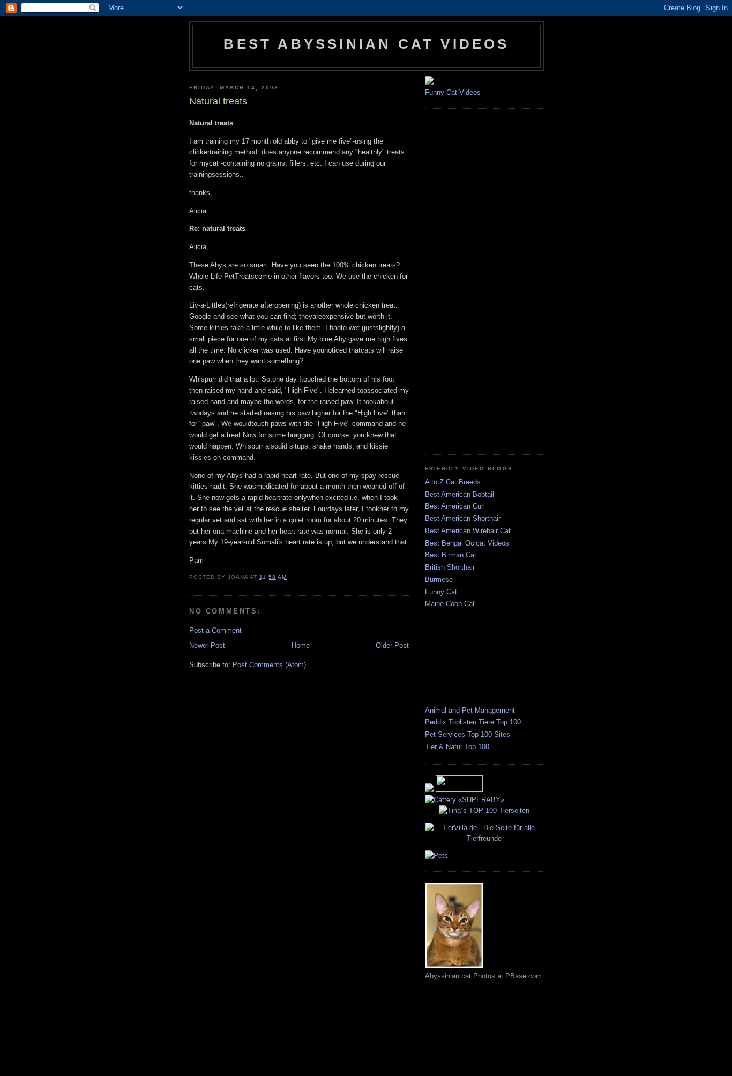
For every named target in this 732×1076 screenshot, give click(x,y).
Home (301, 645)
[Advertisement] (468, 280)
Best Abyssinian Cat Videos (366, 44)
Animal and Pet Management (470, 710)
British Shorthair (450, 567)
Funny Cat (441, 592)
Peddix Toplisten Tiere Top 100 (473, 722)
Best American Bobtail (459, 494)
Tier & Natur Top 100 (457, 747)
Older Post (392, 645)
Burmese (439, 580)
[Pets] (436, 855)
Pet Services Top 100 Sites (467, 734)
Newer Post (207, 645)
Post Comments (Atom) (269, 665)
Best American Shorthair (463, 518)
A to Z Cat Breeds (453, 482)
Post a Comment (215, 630)
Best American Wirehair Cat (468, 531)
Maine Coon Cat (450, 604)
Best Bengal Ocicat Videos (467, 543)
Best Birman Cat (450, 555)
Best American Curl (455, 506)
